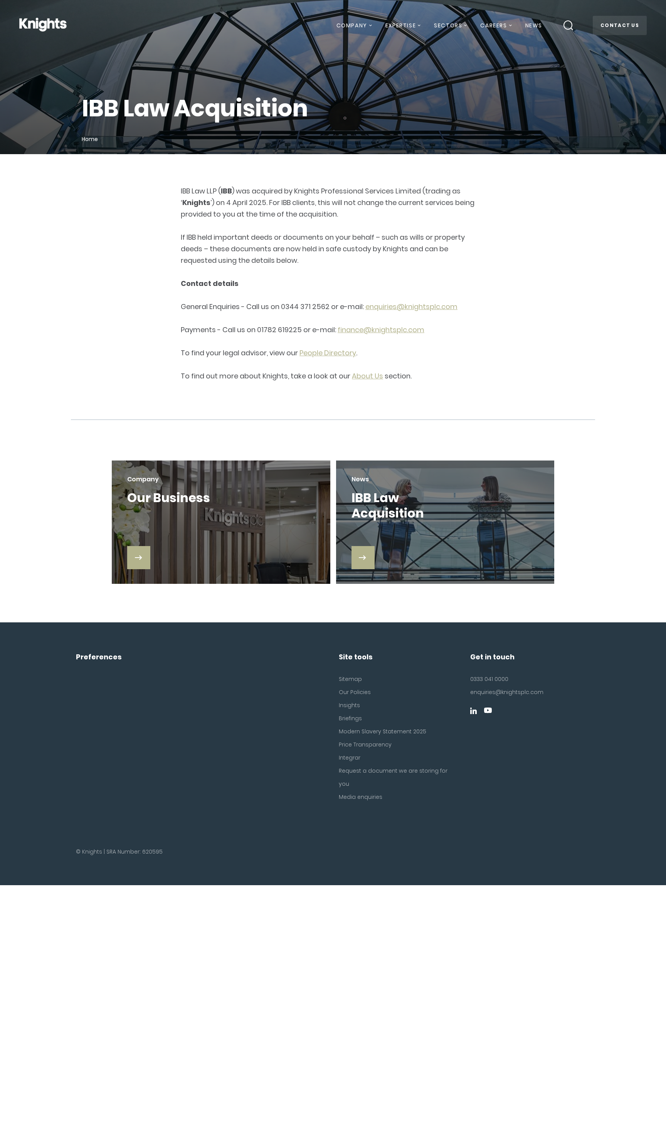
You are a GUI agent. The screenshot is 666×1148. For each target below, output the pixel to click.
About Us (367, 376)
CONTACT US (619, 25)
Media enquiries (360, 797)
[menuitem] (354, 28)
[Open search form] (568, 25)
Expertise (400, 25)
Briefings (350, 718)
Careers (493, 25)
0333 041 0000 (489, 679)
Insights (349, 705)
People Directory (327, 353)
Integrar (349, 757)
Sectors (448, 25)
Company (351, 25)
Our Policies (355, 692)
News (533, 25)
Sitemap (350, 679)
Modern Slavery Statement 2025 (382, 731)
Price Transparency (365, 744)
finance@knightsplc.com (381, 329)
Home (90, 139)
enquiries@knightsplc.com (411, 306)
